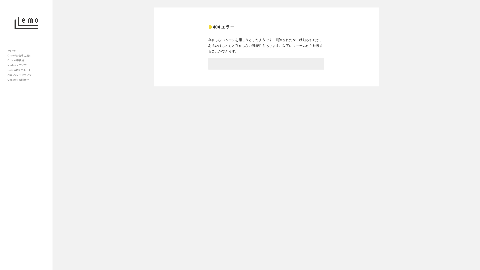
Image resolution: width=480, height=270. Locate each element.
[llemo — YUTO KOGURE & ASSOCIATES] (26, 22)
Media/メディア (17, 65)
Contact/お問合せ (18, 79)
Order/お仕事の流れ (20, 55)
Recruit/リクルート (19, 70)
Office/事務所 (16, 60)
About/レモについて (20, 75)
